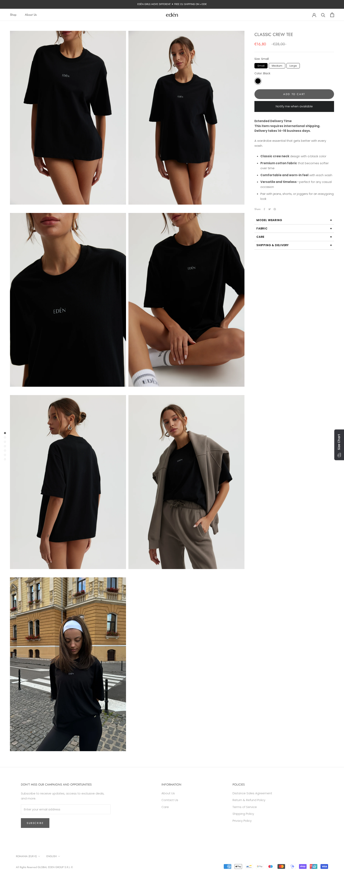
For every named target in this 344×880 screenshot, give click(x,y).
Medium (277, 65)
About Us (31, 15)
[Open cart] (332, 15)
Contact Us (169, 800)
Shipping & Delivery (272, 245)
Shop (13, 15)
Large (293, 65)
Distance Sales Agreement (252, 793)
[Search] (323, 15)
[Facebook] (264, 209)
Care (260, 237)
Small (261, 65)
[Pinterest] (275, 209)
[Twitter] (269, 209)
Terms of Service (245, 807)
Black (257, 81)
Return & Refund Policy (249, 800)
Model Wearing (269, 220)
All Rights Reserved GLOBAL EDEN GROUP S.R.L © (44, 867)
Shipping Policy (243, 814)
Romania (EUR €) (26, 856)
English (51, 856)
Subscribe (35, 823)
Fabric (262, 228)
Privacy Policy (242, 821)
